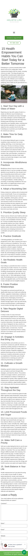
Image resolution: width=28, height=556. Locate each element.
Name (3, 523)
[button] (14, 32)
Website (3, 536)
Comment (4, 503)
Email (3, 529)
